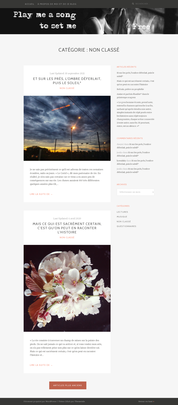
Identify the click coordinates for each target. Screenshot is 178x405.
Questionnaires (126, 226)
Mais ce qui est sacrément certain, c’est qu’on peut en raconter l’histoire (67, 228)
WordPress (51, 401)
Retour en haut (146, 401)
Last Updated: (67, 73)
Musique (122, 216)
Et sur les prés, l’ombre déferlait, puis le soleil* (67, 81)
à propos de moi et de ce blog (57, 4)
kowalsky (121, 160)
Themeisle (80, 401)
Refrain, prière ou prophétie (130, 89)
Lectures (122, 212)
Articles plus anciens (67, 385)
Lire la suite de (41, 194)
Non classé (67, 88)
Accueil (29, 4)
